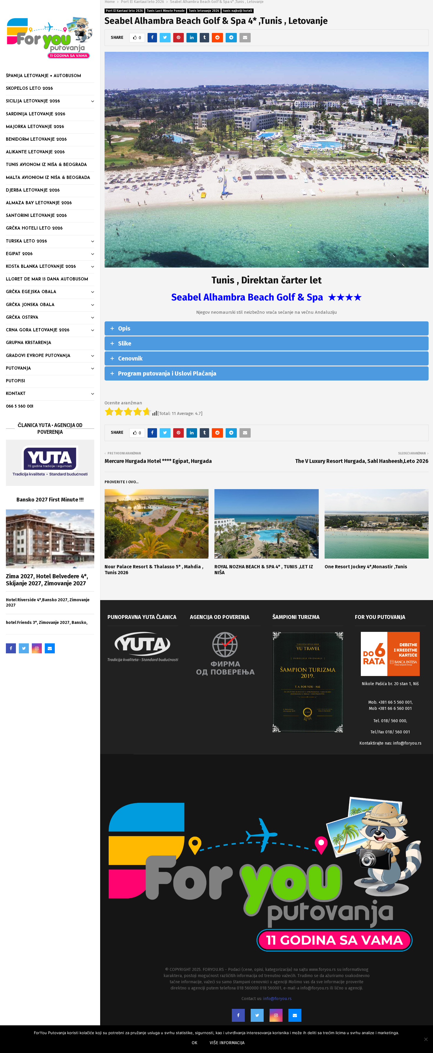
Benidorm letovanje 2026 (36, 139)
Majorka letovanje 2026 (35, 127)
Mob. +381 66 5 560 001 (390, 702)
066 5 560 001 (19, 406)
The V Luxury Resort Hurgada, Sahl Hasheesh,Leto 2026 (362, 461)
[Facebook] (11, 648)
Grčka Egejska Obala (31, 292)
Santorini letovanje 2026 (36, 216)
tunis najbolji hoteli (237, 11)
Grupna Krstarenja (28, 343)
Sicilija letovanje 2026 (33, 101)
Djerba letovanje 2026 (33, 190)
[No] (426, 1039)
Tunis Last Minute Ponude (166, 11)
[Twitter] (24, 648)
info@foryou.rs (407, 743)
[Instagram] (37, 648)
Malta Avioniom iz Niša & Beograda (48, 178)
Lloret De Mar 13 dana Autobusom (47, 279)
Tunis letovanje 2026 (204, 11)
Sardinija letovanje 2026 (35, 114)
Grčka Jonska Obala (30, 305)
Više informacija (227, 1042)
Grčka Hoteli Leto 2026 (34, 228)
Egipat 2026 (19, 254)
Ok (194, 1042)
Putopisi (15, 381)
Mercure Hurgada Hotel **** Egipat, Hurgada (158, 461)
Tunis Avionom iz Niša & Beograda (46, 165)
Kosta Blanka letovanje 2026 (41, 267)
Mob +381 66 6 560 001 (390, 708)
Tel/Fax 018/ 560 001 (390, 732)
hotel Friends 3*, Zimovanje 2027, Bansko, (46, 622)
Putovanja (18, 368)
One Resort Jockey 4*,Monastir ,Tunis (366, 566)
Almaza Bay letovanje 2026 (39, 203)
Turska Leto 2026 (26, 241)
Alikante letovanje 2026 (35, 152)
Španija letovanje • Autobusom (43, 76)
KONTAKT (16, 394)
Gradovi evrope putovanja (38, 356)
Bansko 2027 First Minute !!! (50, 499)
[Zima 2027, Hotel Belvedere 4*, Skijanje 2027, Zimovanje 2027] (50, 538)
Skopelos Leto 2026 (29, 89)
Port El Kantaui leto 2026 (124, 11)
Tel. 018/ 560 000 (389, 720)
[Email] (50, 648)
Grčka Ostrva (22, 317)
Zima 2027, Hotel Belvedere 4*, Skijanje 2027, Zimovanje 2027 (47, 580)
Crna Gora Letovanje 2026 (37, 330)
